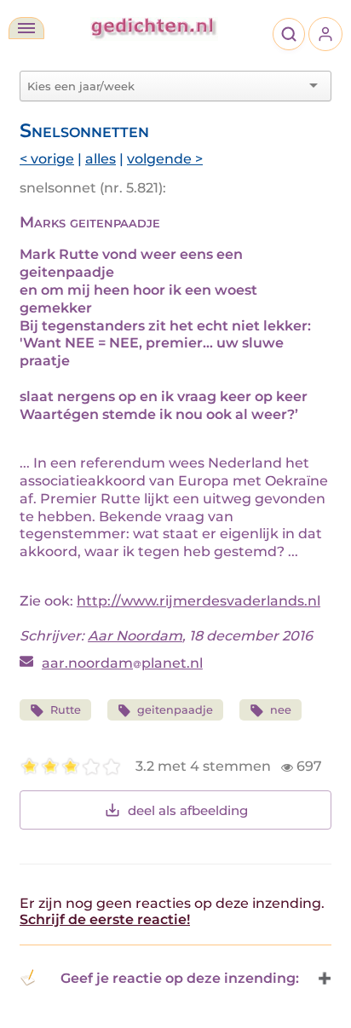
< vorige (47, 159)
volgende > (165, 159)
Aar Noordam (135, 636)
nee (280, 710)
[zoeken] (289, 34)
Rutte (65, 710)
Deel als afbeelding (188, 810)
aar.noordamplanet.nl (122, 663)
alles (100, 159)
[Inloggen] (325, 34)
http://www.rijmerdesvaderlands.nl (198, 601)
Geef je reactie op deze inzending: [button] (179, 978)
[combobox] (165, 86)
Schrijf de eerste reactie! (105, 919)
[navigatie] (26, 28)
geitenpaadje (175, 710)
